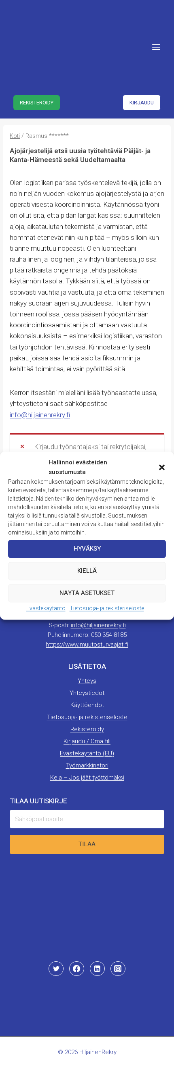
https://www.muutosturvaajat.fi (87, 644)
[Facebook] (76, 968)
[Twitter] (56, 968)
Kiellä (87, 570)
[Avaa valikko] (156, 47)
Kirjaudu (141, 102)
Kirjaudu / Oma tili (87, 741)
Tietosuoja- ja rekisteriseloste (107, 608)
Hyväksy (87, 548)
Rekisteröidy (36, 102)
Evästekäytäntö (46, 608)
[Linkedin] (97, 968)
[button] (162, 467)
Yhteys (87, 680)
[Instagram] (117, 968)
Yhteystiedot (87, 693)
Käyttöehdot (87, 705)
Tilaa (87, 844)
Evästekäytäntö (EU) (87, 753)
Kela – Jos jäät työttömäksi (87, 777)
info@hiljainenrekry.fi (40, 415)
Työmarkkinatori (87, 765)
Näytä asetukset (87, 593)
